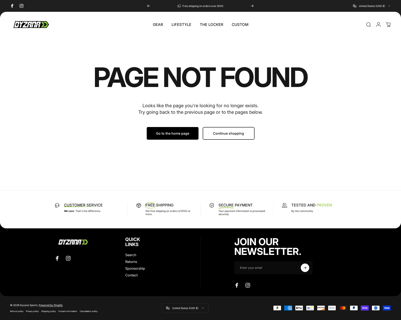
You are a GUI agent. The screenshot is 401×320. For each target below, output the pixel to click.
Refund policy (16, 311)
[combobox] (372, 6)
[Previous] (148, 6)
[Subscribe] (305, 268)
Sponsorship (135, 268)
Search (130, 255)
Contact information (67, 311)
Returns (131, 262)
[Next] (252, 6)
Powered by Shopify (51, 305)
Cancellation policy (88, 311)
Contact (131, 275)
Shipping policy (48, 311)
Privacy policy (32, 311)
